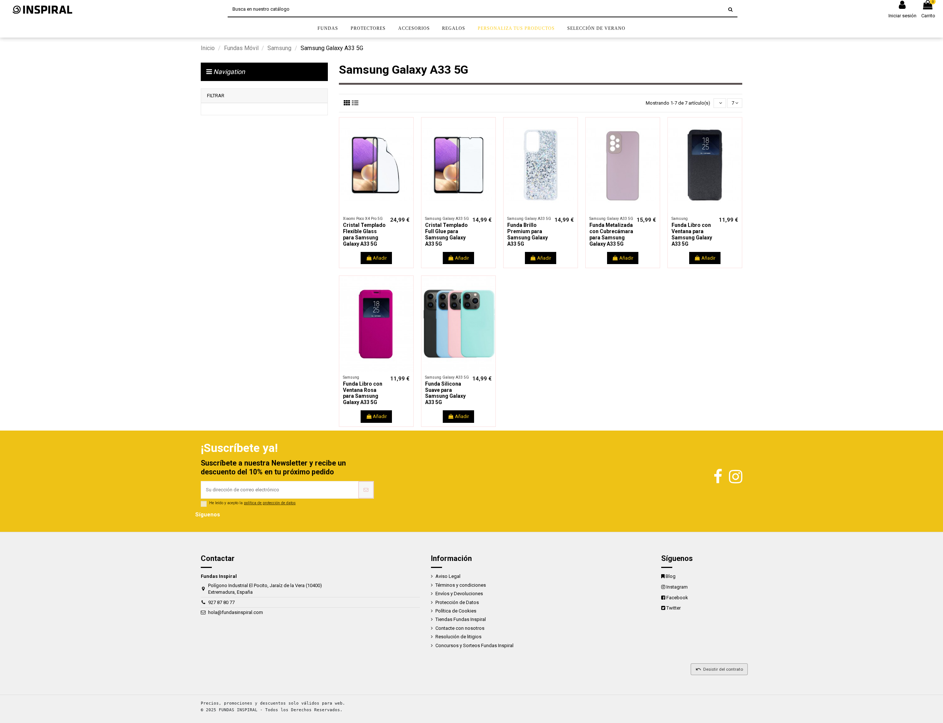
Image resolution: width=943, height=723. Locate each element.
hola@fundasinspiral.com (235, 612)
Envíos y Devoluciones (459, 593)
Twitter (673, 608)
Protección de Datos (457, 602)
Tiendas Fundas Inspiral (460, 619)
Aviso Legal (447, 576)
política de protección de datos (270, 503)
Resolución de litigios (458, 636)
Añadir (380, 258)
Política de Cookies (455, 611)
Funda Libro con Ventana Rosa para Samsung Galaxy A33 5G (362, 393)
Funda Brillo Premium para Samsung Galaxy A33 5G (527, 234)
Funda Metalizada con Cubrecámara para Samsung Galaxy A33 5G (611, 234)
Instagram (677, 587)
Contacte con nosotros (459, 628)
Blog (671, 576)
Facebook (677, 597)
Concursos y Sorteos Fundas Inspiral (474, 645)
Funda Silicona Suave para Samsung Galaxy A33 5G (445, 393)
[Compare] (371, 210)
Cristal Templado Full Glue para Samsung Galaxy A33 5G (446, 234)
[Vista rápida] (381, 210)
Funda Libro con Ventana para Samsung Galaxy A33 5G (692, 234)
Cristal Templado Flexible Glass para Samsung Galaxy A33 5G (364, 234)
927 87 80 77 (221, 602)
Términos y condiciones (460, 585)
